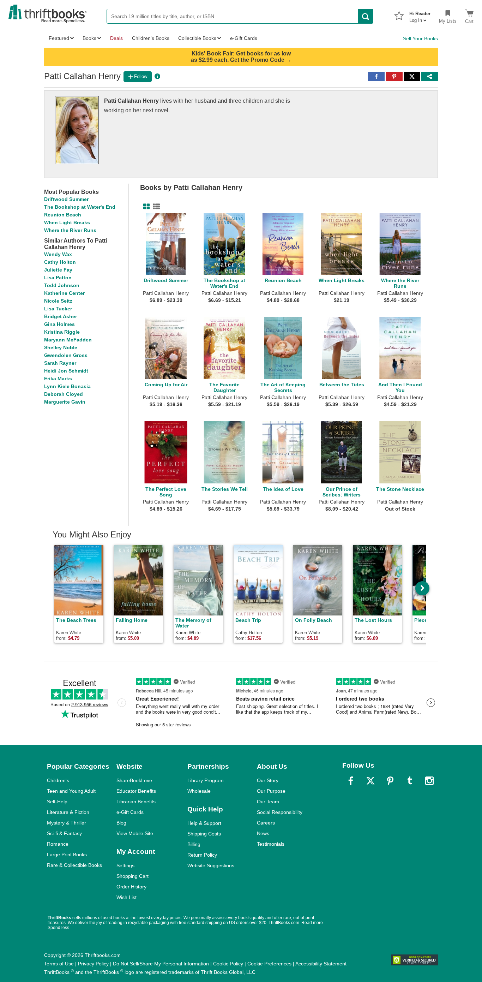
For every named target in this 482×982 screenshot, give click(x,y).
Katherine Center (64, 293)
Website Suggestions (210, 865)
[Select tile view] (155, 206)
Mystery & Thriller (66, 823)
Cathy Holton (60, 262)
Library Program (205, 780)
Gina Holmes (59, 324)
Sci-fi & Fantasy (64, 833)
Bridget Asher (60, 316)
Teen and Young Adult (71, 791)
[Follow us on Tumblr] (409, 780)
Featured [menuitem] (59, 38)
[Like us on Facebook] (350, 780)
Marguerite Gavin (64, 402)
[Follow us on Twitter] (370, 780)
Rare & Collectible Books (74, 865)
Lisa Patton (58, 277)
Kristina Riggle (62, 332)
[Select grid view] (145, 206)
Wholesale (199, 791)
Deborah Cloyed (63, 394)
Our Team (268, 801)
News (263, 833)
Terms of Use (59, 963)
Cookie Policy (228, 963)
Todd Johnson (61, 285)
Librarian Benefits (136, 801)
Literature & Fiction (68, 812)
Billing (193, 844)
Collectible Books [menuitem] (197, 38)
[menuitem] (419, 15)
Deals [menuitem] (116, 38)
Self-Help (57, 801)
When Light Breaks (67, 222)
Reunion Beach (62, 215)
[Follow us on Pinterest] (390, 780)
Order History (131, 886)
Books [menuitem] (89, 38)
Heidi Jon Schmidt (66, 371)
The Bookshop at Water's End (79, 207)
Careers (266, 823)
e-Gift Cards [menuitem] (243, 38)
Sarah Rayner (60, 363)
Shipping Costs (204, 834)
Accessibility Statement (321, 963)
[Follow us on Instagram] (429, 780)
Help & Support (204, 823)
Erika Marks (58, 378)
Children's (58, 780)
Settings (125, 865)
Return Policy (202, 855)
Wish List (126, 897)
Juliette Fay (58, 270)
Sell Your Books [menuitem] (420, 38)
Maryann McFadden (68, 340)
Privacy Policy (93, 963)
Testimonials (270, 844)
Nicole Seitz (58, 301)
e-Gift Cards (130, 812)
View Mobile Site (134, 833)
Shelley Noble (60, 347)
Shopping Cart (132, 876)
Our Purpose (271, 791)
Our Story (267, 780)
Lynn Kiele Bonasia (67, 386)
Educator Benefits (136, 791)
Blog (121, 823)
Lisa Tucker (58, 308)
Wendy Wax (58, 254)
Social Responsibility (279, 812)
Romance (57, 844)
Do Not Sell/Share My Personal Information (161, 963)
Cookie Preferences (269, 963)
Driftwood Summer (66, 199)
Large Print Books (67, 854)
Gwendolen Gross (66, 355)
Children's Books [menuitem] (150, 38)
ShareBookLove (134, 780)
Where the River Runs (70, 230)
